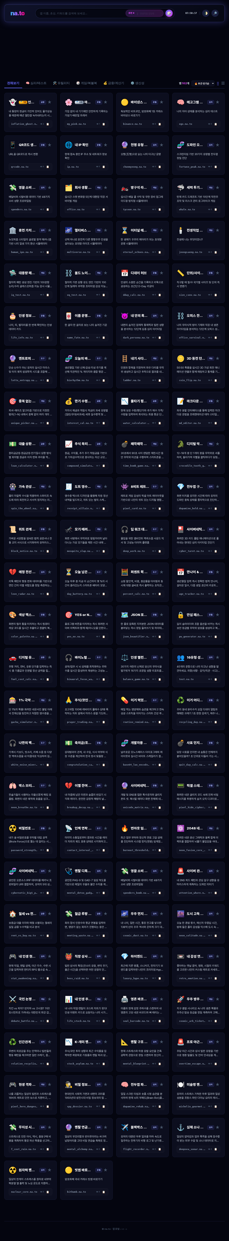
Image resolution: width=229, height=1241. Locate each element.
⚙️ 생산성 (137, 83)
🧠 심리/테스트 (36, 83)
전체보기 (13, 83)
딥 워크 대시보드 (145, 13)
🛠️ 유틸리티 (61, 83)
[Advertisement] (114, 50)
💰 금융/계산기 (113, 83)
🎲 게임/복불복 (86, 83)
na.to (17, 13)
